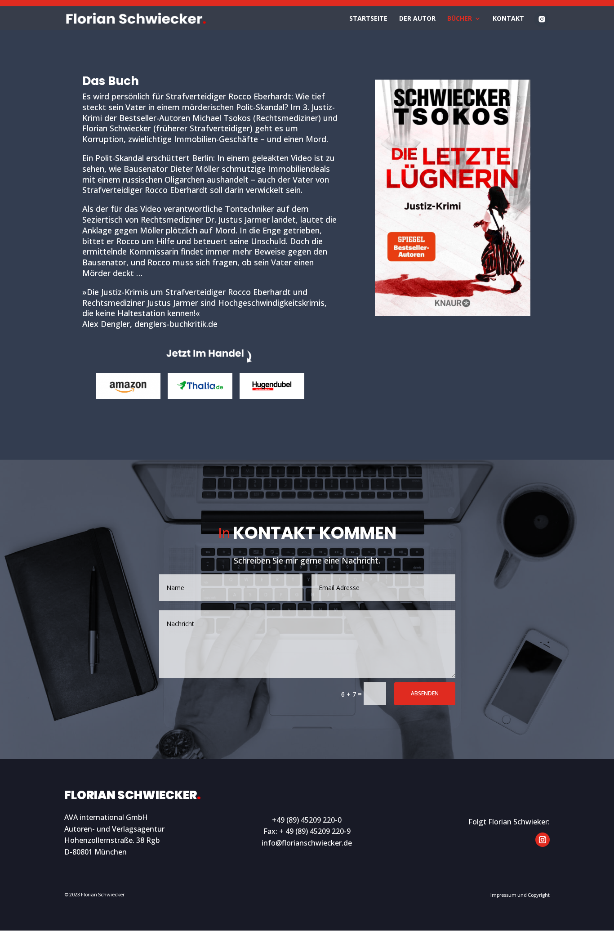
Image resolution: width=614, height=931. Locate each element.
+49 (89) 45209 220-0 (307, 820)
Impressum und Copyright (520, 894)
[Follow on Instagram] (542, 840)
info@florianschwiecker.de (307, 843)
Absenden (425, 693)
